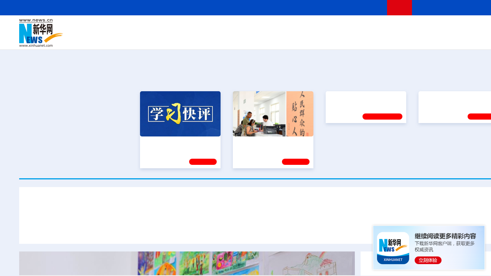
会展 (349, 38)
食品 (152, 38)
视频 (437, 27)
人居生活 (170, 38)
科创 (333, 27)
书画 (385, 27)
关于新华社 (194, 7)
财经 (207, 27)
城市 (311, 38)
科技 (320, 27)
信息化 (191, 38)
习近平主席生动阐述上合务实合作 (265, 229)
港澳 (233, 27)
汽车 (140, 38)
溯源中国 (294, 38)
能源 (336, 38)
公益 (412, 38)
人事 (181, 27)
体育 (359, 27)
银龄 (276, 38)
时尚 (387, 38)
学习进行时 (134, 27)
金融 (127, 38)
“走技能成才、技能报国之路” (456, 142)
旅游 (324, 38)
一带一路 (429, 38)
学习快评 (203, 160)
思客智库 (265, 27)
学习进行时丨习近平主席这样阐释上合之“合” (264, 206)
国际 (194, 27)
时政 (168, 27)
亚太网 (450, 38)
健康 (398, 27)
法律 (476, 27)
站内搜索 (465, 7)
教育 (307, 27)
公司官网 (78, 33)
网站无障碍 (367, 7)
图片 (450, 27)
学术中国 (235, 38)
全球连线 (289, 27)
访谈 (424, 27)
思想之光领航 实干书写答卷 (270, 142)
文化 (372, 27)
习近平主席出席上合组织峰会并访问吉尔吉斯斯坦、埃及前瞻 (130, 229)
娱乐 (374, 38)
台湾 (246, 27)
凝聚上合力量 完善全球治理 (355, 229)
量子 (346, 27)
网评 (220, 27)
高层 (155, 27)
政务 (463, 27)
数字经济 (211, 38)
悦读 (399, 38)
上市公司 (470, 38)
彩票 (361, 38)
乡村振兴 (258, 38)
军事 (411, 27)
